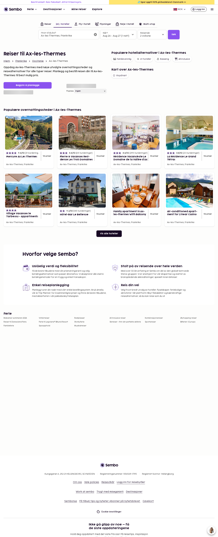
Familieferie (9, 326)
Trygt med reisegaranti (110, 491)
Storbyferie (79, 322)
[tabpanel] (109, 34)
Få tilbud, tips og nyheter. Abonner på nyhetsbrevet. (109, 501)
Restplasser (79, 318)
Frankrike (21, 61)
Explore (97, 9)
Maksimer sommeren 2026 (15, 318)
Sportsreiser (150, 322)
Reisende (145, 33)
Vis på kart (121, 75)
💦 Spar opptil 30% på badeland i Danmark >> (162, 2)
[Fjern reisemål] (95, 34)
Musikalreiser (80, 326)
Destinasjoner (52, 9)
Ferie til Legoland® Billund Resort (53, 322)
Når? (105, 33)
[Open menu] (212, 9)
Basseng (164, 59)
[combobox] (66, 35)
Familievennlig (124, 59)
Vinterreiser (44, 318)
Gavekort (148, 501)
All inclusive (184, 59)
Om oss (77, 482)
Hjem (7, 61)
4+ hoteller (145, 59)
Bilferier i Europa (187, 322)
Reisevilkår (107, 482)
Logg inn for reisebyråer (131, 482)
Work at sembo (85, 491)
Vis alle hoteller (109, 234)
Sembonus (70, 501)
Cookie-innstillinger (111, 511)
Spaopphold (44, 326)
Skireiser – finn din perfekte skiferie (125, 322)
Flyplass (70, 91)
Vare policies (91, 482)
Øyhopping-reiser (188, 318)
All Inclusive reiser (118, 318)
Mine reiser (78, 9)
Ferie (30, 9)
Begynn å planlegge (27, 85)
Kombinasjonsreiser (154, 318)
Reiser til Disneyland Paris (15, 322)
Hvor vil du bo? (48, 33)
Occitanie (38, 61)
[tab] (46, 24)
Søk (174, 34)
